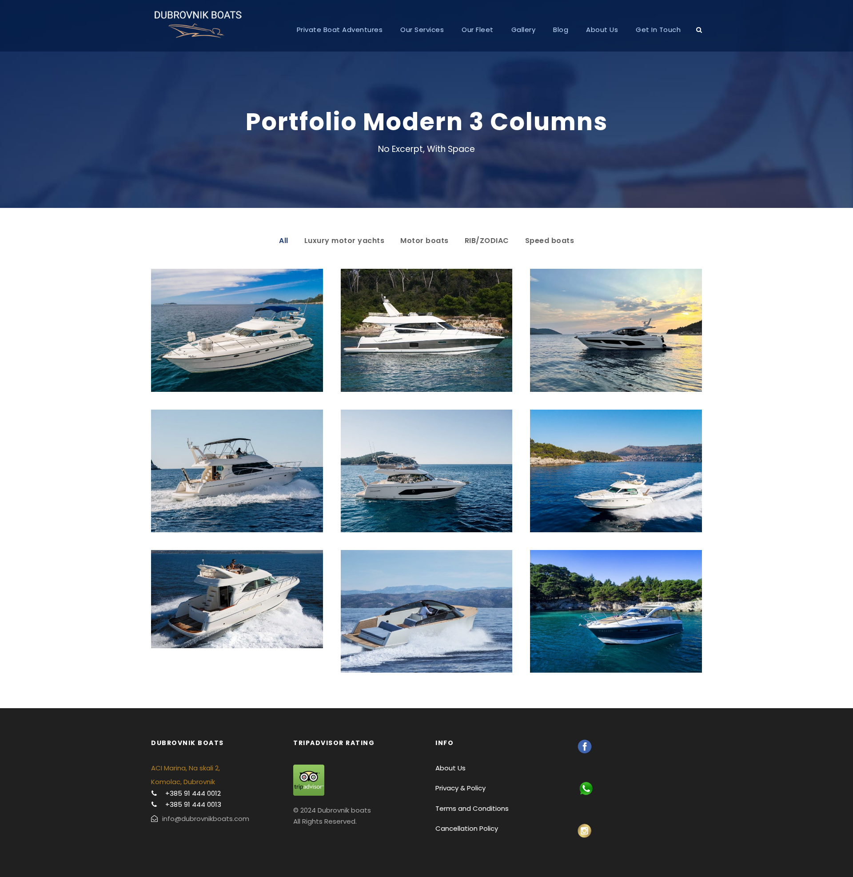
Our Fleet (478, 29)
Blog (560, 29)
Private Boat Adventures (340, 29)
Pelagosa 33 (426, 611)
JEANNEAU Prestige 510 (426, 330)
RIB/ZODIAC (487, 240)
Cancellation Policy (466, 828)
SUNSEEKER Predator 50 (616, 330)
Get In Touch (658, 29)
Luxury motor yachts (344, 240)
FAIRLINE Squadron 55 (237, 330)
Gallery (523, 29)
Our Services (422, 29)
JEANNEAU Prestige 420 (426, 470)
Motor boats (424, 240)
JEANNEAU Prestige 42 (616, 470)
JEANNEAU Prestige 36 (236, 599)
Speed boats (549, 240)
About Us (602, 29)
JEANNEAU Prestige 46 (237, 470)
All (283, 240)
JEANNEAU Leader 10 (616, 611)
